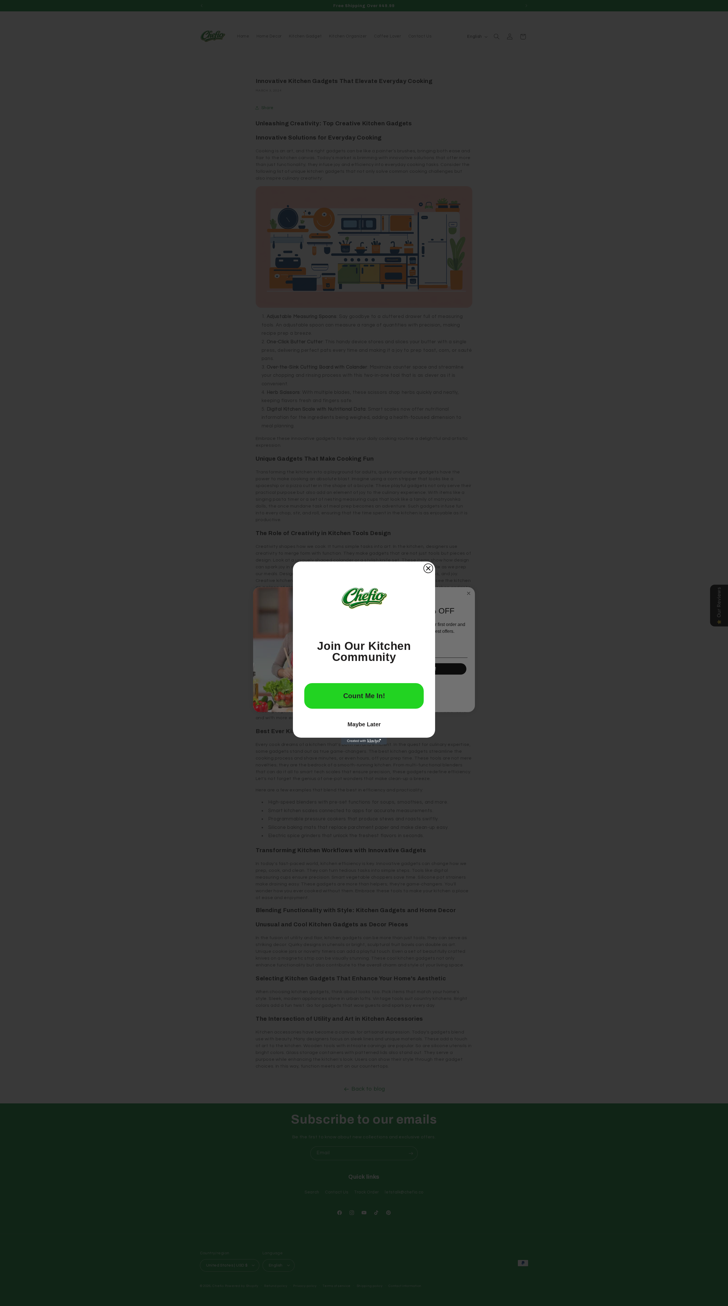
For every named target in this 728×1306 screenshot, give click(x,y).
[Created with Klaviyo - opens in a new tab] (364, 741)
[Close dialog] (428, 568)
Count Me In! (364, 696)
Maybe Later (364, 724)
